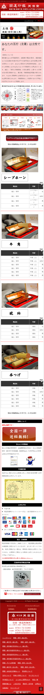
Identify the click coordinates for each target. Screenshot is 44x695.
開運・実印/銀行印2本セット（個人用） (15, 646)
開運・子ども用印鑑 (9, 663)
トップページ (28, 21)
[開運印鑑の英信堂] (22, 6)
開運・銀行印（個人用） (10, 642)
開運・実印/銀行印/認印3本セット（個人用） (17, 659)
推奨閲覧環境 (32, 609)
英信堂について (27, 671)
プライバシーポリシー (32, 605)
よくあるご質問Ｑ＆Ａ (23, 680)
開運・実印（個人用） (20, 638)
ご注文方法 (17, 684)
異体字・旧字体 (28, 684)
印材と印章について (20, 675)
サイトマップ (14, 688)
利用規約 (11, 609)
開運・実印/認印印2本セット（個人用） (15, 654)
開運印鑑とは (6, 684)
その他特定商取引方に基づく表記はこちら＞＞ (17, 558)
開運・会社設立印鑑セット (11, 671)
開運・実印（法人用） (25, 663)
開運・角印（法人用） (28, 667)
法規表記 (5, 688)
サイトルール (11, 605)
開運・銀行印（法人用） (10, 667)
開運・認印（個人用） (28, 642)
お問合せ (38, 684)
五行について (6, 675)
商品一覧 (35, 680)
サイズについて (34, 675)
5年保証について (8, 680)
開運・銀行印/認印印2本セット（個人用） (16, 650)
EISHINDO (21, 601)
